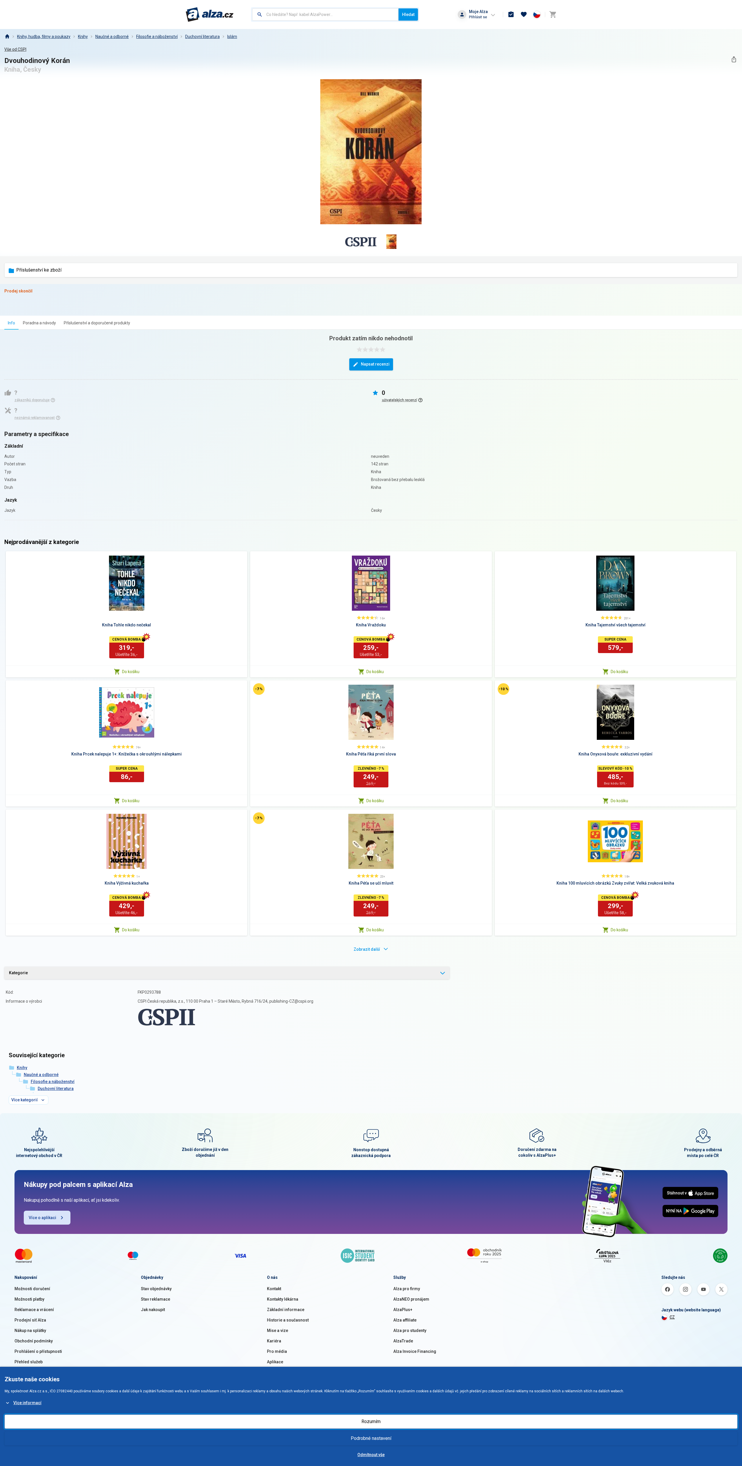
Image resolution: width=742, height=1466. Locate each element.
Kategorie (18, 972)
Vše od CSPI (15, 49)
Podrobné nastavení (371, 1438)
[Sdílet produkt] (734, 59)
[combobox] (325, 14)
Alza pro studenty (409, 1330)
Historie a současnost (288, 1320)
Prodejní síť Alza (30, 1320)
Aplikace (275, 1362)
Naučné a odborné (112, 36)
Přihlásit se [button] (478, 17)
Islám (232, 36)
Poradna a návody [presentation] (39, 323)
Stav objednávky (156, 1288)
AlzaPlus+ (402, 1309)
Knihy (83, 36)
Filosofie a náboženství (157, 36)
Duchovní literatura (202, 36)
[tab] (11, 323)
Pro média (277, 1351)
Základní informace (285, 1309)
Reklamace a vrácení (34, 1309)
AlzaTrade (403, 1341)
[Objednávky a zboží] (511, 14)
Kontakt (274, 1288)
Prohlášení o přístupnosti (38, 1351)
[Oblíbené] (523, 14)
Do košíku (130, 671)
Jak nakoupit (153, 1309)
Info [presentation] (11, 323)
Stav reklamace (155, 1299)
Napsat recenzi (375, 364)
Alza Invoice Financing (414, 1351)
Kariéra (274, 1341)
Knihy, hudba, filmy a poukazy (43, 36)
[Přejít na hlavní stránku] (210, 14)
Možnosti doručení (32, 1288)
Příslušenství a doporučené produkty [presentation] (97, 323)
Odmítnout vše (371, 1454)
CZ (672, 1317)
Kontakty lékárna (282, 1299)
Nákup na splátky (30, 1330)
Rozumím (371, 1421)
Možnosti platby (29, 1299)
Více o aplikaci (42, 1217)
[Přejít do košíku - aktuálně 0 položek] (552, 14)
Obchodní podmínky (33, 1341)
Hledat (408, 14)
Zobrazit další (367, 949)
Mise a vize (277, 1330)
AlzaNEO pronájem (411, 1299)
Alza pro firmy (406, 1288)
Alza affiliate (405, 1320)
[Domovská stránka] (7, 36)
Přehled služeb (28, 1362)
